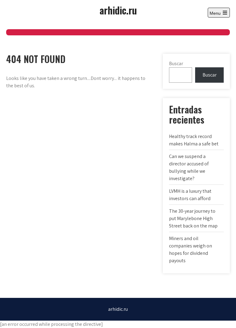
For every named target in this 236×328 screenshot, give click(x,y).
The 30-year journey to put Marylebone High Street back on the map (193, 218)
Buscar (176, 63)
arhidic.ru (118, 10)
